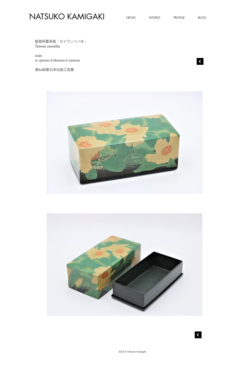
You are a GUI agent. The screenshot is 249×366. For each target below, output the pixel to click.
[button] (150, 18)
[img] (124, 142)
